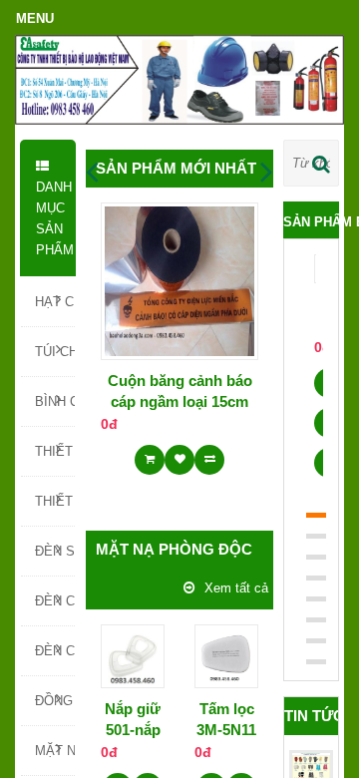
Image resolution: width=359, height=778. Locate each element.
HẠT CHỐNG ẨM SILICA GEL (55, 301)
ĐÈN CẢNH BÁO (55, 600)
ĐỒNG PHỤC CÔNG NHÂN (55, 700)
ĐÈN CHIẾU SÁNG (55, 650)
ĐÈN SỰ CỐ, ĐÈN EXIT (55, 551)
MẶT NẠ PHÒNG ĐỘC (55, 750)
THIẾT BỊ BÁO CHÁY (55, 501)
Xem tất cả (236, 588)
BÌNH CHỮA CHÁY (55, 401)
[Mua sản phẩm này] (150, 453)
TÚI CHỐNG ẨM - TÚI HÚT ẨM (55, 351)
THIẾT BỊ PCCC (55, 451)
